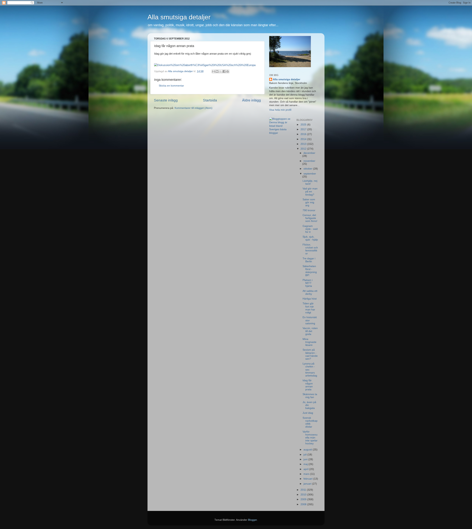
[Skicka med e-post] (213, 71)
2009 (304, 499)
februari (308, 478)
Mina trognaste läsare (309, 342)
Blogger (252, 519)
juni (305, 459)
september (309, 173)
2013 (304, 144)
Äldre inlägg (251, 100)
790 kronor (309, 210)
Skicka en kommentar (171, 85)
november (309, 161)
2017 (304, 129)
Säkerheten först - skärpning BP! (310, 271)
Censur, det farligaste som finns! (310, 218)
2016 (304, 134)
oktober (308, 168)
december (309, 153)
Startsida (210, 100)
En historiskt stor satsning (310, 320)
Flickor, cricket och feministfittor (310, 249)
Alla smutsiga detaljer (179, 17)
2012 (304, 148)
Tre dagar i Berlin (309, 260)
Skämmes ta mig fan (310, 396)
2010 (304, 494)
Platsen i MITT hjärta (308, 283)
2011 (304, 489)
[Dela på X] (220, 71)
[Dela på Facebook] (224, 71)
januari (307, 483)
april (306, 469)
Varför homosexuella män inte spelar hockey (310, 437)
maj (305, 464)
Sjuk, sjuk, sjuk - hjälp (310, 238)
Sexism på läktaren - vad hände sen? (310, 354)
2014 (304, 139)
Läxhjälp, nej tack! (310, 182)
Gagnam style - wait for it (310, 229)
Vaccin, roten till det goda (310, 331)
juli (305, 454)
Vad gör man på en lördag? (310, 191)
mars (306, 474)
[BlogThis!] (217, 71)
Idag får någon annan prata (308, 385)
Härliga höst (310, 298)
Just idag (308, 413)
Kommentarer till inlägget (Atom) (193, 108)
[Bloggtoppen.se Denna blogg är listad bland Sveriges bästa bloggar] (280, 133)
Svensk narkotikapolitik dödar (310, 422)
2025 (304, 124)
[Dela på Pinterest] (227, 71)
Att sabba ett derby (310, 292)
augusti (308, 449)
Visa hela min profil (280, 109)
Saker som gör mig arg (309, 202)
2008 (304, 504)
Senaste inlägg (166, 100)
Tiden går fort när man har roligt (309, 308)
